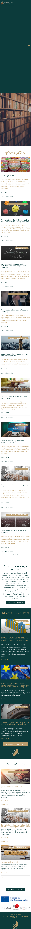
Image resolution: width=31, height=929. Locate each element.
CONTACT (15, 918)
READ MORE (5, 192)
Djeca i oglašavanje (8, 176)
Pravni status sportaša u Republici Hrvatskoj (13, 531)
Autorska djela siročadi (9, 862)
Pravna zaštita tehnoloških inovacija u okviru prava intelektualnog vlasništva (15, 221)
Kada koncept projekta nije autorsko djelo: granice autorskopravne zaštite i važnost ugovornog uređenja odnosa (15, 638)
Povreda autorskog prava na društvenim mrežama (11, 787)
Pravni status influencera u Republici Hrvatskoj (14, 311)
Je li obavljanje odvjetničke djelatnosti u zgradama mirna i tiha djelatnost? (15, 723)
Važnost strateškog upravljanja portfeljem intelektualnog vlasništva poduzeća (14, 265)
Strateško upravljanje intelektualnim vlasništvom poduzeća (14, 355)
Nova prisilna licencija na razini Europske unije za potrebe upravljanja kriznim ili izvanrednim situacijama (15, 685)
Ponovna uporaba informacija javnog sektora (14, 485)
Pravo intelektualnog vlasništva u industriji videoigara (13, 441)
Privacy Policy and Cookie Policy (15, 916)
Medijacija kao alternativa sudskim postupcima (14, 397)
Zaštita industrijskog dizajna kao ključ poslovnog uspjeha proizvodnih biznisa (15, 826)
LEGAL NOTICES (15, 914)
